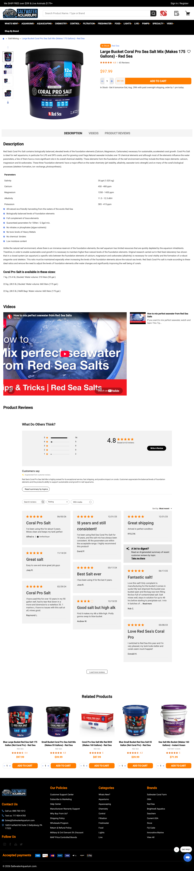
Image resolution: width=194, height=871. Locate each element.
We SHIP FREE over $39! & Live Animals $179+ (28, 3)
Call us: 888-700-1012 (15, 811)
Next (8, 102)
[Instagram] (4, 844)
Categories (106, 788)
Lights (127, 23)
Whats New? (11, 23)
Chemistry (61, 23)
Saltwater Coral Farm (157, 794)
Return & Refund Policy (61, 828)
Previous (8, 47)
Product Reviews (117, 133)
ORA (149, 799)
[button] (164, 13)
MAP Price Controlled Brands (63, 837)
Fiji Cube (151, 828)
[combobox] (58, 502)
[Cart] (188, 13)
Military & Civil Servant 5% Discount (66, 832)
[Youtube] (15, 844)
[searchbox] (31, 502)
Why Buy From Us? (59, 813)
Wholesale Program (59, 823)
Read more (147, 604)
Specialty (158, 23)
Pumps (145, 23)
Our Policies (58, 788)
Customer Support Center (62, 794)
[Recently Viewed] (177, 13)
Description (73, 133)
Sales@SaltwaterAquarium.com (20, 820)
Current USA (152, 818)
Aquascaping (44, 23)
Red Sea (115, 45)
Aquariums (28, 23)
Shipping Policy (57, 818)
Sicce (149, 823)
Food (117, 23)
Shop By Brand (12, 31)
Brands (152, 788)
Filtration (89, 23)
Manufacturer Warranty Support (65, 809)
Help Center (55, 804)
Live (136, 23)
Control (75, 23)
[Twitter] (21, 844)
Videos (93, 133)
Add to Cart (158, 81)
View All (150, 837)
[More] (18, 23)
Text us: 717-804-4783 (15, 815)
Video (170, 23)
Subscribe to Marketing (61, 799)
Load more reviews (97, 672)
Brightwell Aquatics (156, 809)
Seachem (151, 813)
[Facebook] (10, 844)
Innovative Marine (155, 832)
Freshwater (104, 23)
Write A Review (156, 448)
